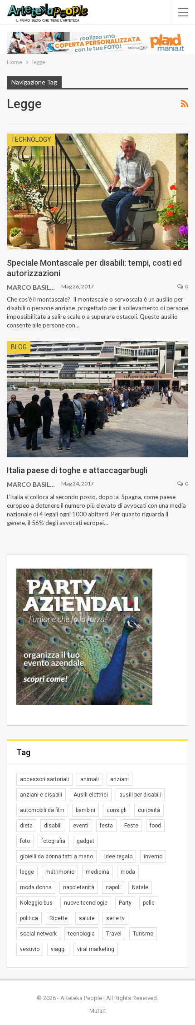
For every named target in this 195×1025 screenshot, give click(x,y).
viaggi (58, 949)
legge (27, 872)
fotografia (53, 841)
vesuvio (29, 949)
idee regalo (118, 856)
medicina (97, 872)
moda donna (36, 887)
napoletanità (78, 887)
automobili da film (42, 810)
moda (128, 872)
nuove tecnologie (85, 903)
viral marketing (95, 949)
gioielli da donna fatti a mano (56, 856)
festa (106, 825)
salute (87, 918)
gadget (85, 841)
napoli (113, 887)
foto (25, 841)
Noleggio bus (36, 903)
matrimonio (59, 872)
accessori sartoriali (44, 779)
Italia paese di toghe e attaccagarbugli (77, 470)
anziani (119, 779)
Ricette (58, 918)
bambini (85, 810)
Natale (140, 887)
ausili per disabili (140, 795)
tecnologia (81, 934)
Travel (114, 934)
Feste (131, 825)
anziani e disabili (41, 795)
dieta (26, 825)
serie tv (115, 918)
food (155, 825)
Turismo (143, 934)
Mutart (97, 1010)
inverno (153, 856)
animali (89, 779)
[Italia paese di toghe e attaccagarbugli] (97, 399)
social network (38, 934)
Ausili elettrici (90, 795)
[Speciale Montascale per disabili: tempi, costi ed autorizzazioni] (97, 192)
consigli (117, 810)
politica (29, 918)
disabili (53, 825)
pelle (149, 903)
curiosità (149, 810)
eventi (80, 825)
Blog (19, 347)
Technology (31, 139)
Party (125, 903)
